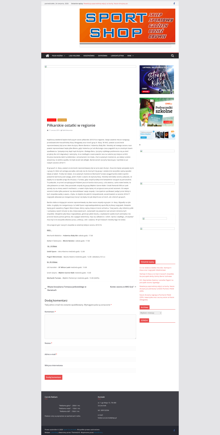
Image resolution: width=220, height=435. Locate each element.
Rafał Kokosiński (67, 130)
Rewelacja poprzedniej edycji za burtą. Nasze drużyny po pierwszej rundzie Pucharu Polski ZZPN (106, 4)
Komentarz (50, 311)
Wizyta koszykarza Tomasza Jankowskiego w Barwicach (66, 288)
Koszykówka (89, 56)
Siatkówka (102, 56)
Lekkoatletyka (117, 56)
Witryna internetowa (54, 365)
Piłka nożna (57, 56)
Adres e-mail (51, 354)
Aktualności (51, 120)
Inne (129, 56)
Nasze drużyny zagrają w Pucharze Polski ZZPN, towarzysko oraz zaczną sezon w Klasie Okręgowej (157, 297)
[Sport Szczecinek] (47, 55)
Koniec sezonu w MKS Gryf (121, 287)
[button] (64, 55)
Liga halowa (74, 56)
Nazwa (48, 343)
